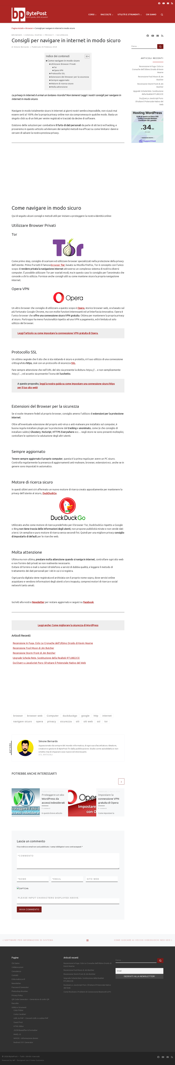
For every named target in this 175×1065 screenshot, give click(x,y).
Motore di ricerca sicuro (62, 83)
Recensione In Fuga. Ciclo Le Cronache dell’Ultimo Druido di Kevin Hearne (53, 643)
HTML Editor (19, 1026)
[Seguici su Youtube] (163, 3)
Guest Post (18, 1022)
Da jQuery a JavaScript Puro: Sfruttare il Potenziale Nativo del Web (49, 662)
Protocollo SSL (58, 73)
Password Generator (20, 987)
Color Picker (18, 1010)
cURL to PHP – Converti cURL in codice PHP (31, 1018)
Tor (55, 67)
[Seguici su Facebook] (159, 3)
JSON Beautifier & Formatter (25, 1030)
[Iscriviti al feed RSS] (172, 3)
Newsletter (16, 983)
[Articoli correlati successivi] (121, 781)
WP (14, 1060)
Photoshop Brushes (20, 991)
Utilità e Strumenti (19, 1007)
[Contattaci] (168, 3)
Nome (22, 879)
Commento (26, 856)
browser (56, 265)
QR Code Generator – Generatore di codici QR (30, 999)
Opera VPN (58, 70)
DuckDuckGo (50, 493)
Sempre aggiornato (60, 80)
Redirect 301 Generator (23, 1042)
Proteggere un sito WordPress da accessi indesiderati (53, 798)
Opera (81, 308)
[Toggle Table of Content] (86, 56)
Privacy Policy (17, 995)
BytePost (13, 1056)
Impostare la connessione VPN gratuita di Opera (108, 798)
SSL (73, 363)
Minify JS (17, 1034)
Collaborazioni (17, 967)
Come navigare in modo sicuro (64, 60)
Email (56, 879)
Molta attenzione (59, 87)
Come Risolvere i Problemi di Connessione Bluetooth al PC (87, 992)
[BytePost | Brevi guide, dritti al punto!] (18, 14)
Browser (29, 28)
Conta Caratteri (20, 1014)
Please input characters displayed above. (48, 898)
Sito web (93, 879)
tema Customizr (37, 1060)
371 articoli (46, 755)
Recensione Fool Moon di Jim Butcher (33, 648)
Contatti (15, 975)
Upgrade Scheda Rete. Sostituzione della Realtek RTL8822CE (46, 657)
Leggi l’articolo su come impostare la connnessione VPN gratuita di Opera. (58, 333)
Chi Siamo (16, 963)
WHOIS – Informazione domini (26, 1038)
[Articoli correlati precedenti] (115, 781)
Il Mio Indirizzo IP (18, 979)
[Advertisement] (68, 179)
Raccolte (15, 1003)
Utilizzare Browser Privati (63, 64)
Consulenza (16, 971)
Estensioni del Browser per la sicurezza (70, 77)
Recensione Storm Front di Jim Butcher (34, 653)
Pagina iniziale (18, 28)
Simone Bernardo (21, 47)
